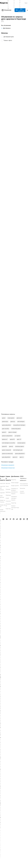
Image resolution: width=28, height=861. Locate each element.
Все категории (21, 10)
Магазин (8, 483)
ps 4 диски (17, 435)
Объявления (7, 10)
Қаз (26, 3)
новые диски (11, 418)
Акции (7, 498)
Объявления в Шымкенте (7, 465)
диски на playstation (7, 435)
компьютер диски (15, 428)
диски (3, 418)
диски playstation (6, 425)
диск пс (22, 457)
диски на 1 (5, 439)
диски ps (12, 421)
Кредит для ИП (15, 485)
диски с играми (12, 432)
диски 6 (4, 432)
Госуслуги (8, 501)
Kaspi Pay (13, 479)
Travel (7, 486)
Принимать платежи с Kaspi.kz (14, 498)
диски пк (15, 457)
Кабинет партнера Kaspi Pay (15, 507)
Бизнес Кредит (15, 482)
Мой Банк (8, 492)
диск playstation (6, 457)
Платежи (8, 489)
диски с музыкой (6, 450)
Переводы (8, 495)
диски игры (5, 421)
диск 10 (19, 439)
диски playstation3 (19, 453)
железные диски (19, 446)
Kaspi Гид (8, 508)
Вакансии (22, 488)
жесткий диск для (17, 450)
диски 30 (12, 439)
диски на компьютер (7, 453)
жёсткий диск (20, 421)
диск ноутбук (5, 428)
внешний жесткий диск (19, 425)
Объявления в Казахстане (8, 467)
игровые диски (21, 443)
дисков (11, 446)
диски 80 (4, 446)
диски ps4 (19, 418)
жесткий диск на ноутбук (8, 443)
